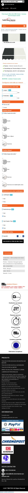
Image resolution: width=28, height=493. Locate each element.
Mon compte (5, 8)
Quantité (5, 236)
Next (23, 38)
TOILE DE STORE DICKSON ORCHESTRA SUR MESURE (14, 362)
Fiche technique (7, 253)
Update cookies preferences (7, 492)
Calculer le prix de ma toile (13, 241)
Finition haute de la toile (9, 113)
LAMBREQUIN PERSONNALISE (10, 372)
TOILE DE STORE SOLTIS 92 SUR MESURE (13, 365)
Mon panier (13, 8)
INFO (10, 90)
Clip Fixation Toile (9, 221)
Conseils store (5, 415)
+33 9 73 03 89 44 (9, 4)
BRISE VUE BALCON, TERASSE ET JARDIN (13, 369)
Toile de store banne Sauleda (11, 29)
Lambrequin (7, 195)
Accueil (2, 29)
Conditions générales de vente (10, 417)
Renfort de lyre (8, 209)
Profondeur (7, 95)
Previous (4, 38)
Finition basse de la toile (9, 154)
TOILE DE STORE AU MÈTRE (9, 367)
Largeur (7, 90)
